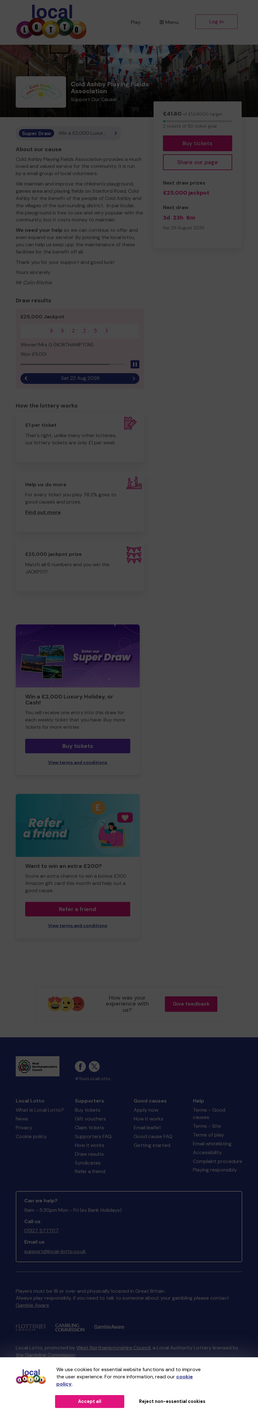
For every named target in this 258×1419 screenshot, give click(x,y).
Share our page (197, 162)
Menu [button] (172, 22)
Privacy (24, 1127)
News (22, 1118)
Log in (216, 21)
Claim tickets (89, 1127)
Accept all (89, 1401)
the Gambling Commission (45, 1355)
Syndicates (88, 1163)
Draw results (89, 1154)
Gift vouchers (90, 1118)
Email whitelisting (212, 1143)
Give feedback (191, 1003)
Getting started (152, 1145)
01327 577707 (41, 1230)
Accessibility (207, 1152)
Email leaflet (147, 1127)
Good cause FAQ (153, 1136)
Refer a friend (77, 909)
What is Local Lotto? (40, 1110)
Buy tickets (197, 143)
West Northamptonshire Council (113, 1347)
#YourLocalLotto (92, 1078)
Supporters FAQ (93, 1136)
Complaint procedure (217, 1161)
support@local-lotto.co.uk (55, 1251)
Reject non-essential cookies (172, 1401)
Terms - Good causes (209, 1113)
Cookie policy (31, 1136)
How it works (89, 1145)
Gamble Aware (32, 1305)
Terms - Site (207, 1126)
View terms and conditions (77, 762)
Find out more (43, 512)
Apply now (146, 1110)
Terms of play (208, 1134)
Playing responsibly (215, 1169)
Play (136, 22)
